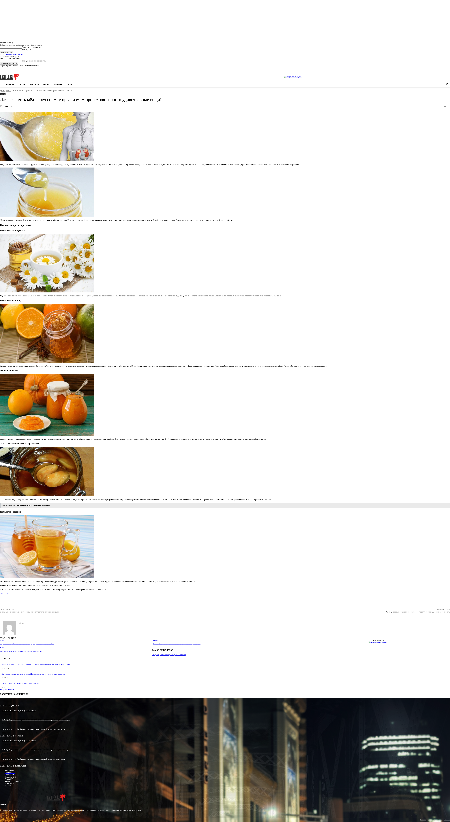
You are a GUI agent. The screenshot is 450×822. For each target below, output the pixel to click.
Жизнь (8, 91)
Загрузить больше (7, 689)
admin (7, 106)
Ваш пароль (26, 50)
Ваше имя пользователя (31, 47)
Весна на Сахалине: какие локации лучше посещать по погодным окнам (177, 644)
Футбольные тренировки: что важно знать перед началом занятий (21, 651)
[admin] (1, 106)
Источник (4, 594)
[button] (447, 84)
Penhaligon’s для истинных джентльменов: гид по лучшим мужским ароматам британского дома (36, 664)
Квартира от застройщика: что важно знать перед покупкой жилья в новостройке (27, 644)
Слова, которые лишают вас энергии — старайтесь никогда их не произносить (418, 612)
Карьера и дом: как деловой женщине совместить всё (20, 683)
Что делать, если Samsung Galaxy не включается (169, 655)
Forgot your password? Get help (12, 54)
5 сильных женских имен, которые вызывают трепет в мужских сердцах (29, 612)
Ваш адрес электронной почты (34, 61)
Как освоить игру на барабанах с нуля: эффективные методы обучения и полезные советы (33, 674)
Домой (2, 91)
